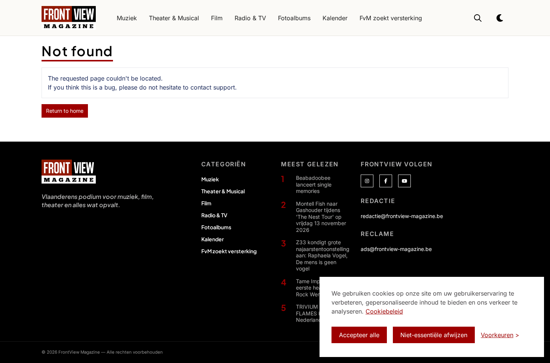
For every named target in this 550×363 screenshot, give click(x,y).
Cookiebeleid (384, 311)
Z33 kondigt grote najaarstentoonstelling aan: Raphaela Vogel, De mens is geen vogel (322, 255)
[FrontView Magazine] (69, 172)
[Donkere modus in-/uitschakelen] (500, 18)
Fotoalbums (216, 227)
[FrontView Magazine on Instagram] (367, 181)
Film (206, 203)
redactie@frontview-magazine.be (402, 216)
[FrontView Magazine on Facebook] (385, 181)
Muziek (210, 179)
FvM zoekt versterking (229, 251)
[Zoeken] (478, 18)
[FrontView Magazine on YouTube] (404, 181)
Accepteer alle (359, 335)
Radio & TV (214, 215)
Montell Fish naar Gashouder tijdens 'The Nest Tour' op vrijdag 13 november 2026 (321, 216)
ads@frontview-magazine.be (396, 249)
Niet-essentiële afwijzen (433, 335)
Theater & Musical (223, 191)
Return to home (64, 111)
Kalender (212, 239)
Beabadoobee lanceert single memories (313, 184)
